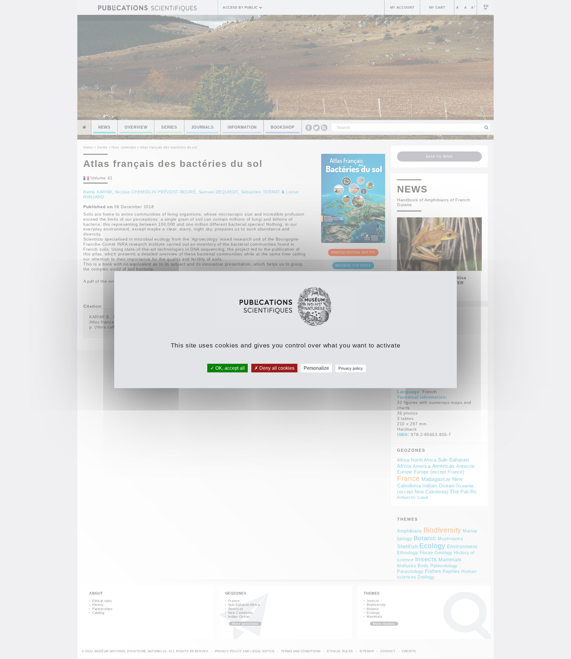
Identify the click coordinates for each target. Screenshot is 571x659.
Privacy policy (350, 368)
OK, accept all (229, 367)
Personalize (316, 367)
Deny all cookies (276, 367)
